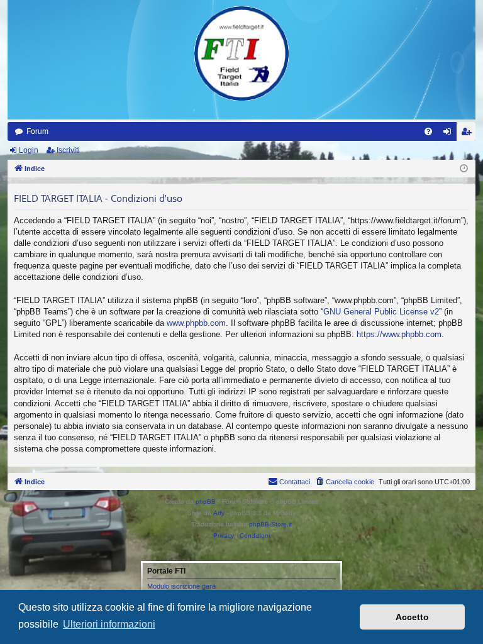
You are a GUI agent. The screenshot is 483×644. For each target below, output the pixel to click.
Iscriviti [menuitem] (468, 134)
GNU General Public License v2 (381, 311)
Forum (37, 131)
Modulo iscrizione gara (181, 586)
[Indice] (241, 53)
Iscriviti (68, 150)
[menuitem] (428, 131)
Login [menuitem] (450, 134)
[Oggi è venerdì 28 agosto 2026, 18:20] (464, 169)
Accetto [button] (412, 617)
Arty (219, 512)
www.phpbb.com (196, 323)
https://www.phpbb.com (399, 334)
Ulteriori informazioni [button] (109, 624)
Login (28, 150)
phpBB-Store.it (270, 524)
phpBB (206, 501)
